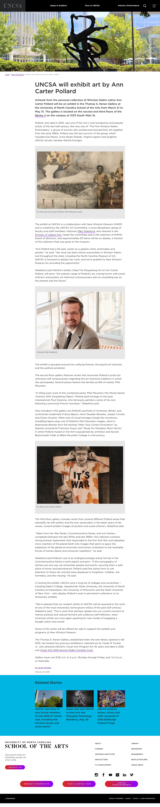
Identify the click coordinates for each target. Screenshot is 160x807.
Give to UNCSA (92, 5)
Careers (99, 749)
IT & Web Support (103, 765)
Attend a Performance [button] (128, 5)
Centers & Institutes (105, 754)
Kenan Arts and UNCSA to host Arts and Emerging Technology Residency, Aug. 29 (80, 714)
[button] (144, 5)
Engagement (137, 754)
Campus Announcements (121, 784)
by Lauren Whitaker (43, 667)
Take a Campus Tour (79, 784)
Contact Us (15, 767)
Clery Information (148, 798)
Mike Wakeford (86, 231)
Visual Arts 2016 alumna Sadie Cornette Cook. (66, 650)
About (98, 743)
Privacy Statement (116, 798)
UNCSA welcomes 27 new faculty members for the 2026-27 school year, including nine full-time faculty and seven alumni (48, 718)
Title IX (135, 798)
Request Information (36, 784)
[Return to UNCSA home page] (12, 6)
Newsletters (101, 760)
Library (135, 743)
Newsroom (136, 749)
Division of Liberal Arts (48, 234)
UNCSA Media (137, 765)
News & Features (17, 74)
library (40, 115)
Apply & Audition (58, 5)
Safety (128, 798)
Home (7, 74)
